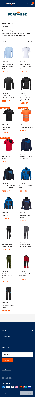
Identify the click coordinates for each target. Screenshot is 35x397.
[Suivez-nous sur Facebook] (3, 378)
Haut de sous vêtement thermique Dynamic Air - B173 (25, 98)
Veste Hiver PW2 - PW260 (25, 216)
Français (5, 369)
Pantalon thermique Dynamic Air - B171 (8, 245)
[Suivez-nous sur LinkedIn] (10, 378)
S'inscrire (7, 360)
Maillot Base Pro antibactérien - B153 (8, 97)
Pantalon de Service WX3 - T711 (8, 306)
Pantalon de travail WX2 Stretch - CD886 (26, 245)
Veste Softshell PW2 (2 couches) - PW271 (9, 187)
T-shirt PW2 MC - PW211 (7, 128)
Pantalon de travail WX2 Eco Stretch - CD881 (7, 276)
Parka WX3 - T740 (7, 215)
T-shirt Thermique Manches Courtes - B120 (25, 66)
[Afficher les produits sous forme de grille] (29, 41)
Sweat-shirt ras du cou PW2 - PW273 (26, 157)
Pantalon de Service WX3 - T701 (25, 275)
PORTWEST (5, 62)
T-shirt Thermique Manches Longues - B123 (7, 66)
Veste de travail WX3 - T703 (26, 187)
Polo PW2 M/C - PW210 (6, 157)
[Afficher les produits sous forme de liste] (32, 41)
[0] (31, 4)
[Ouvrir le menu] (3, 3)
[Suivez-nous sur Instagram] (6, 378)
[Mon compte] (28, 4)
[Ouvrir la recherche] (24, 4)
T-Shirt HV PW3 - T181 (26, 127)
